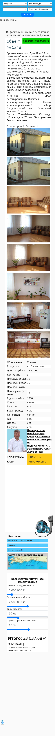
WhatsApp (12, 545)
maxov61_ (19, 550)
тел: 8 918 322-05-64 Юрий (20, 540)
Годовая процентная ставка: (22, 620)
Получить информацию (37, 459)
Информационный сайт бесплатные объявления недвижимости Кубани (27, 33)
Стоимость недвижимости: (21, 585)
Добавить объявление (36, 40)
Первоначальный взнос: (20, 597)
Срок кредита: (14, 608)
